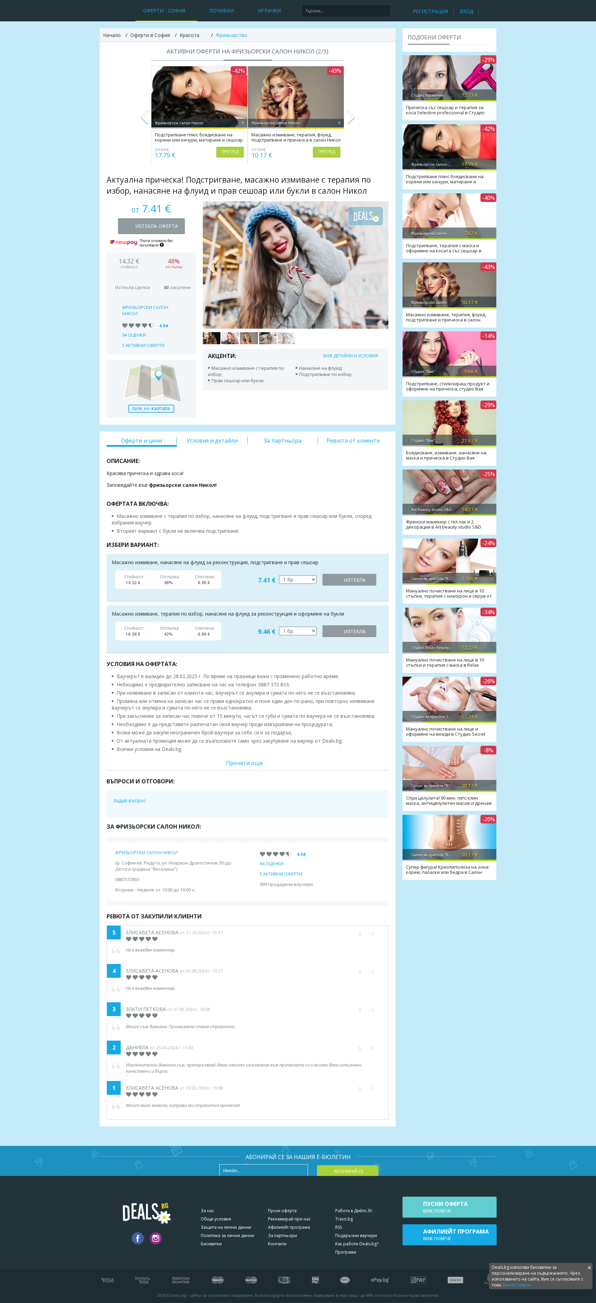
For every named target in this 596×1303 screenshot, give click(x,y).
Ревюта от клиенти (353, 440)
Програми (345, 1252)
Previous (145, 120)
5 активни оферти (143, 345)
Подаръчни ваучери (356, 1235)
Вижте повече (517, 1285)
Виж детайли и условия (350, 356)
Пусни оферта (282, 1211)
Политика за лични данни (227, 1235)
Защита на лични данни (226, 1227)
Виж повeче (445, 1207)
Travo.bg (344, 1219)
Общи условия (216, 1219)
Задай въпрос (129, 800)
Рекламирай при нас (289, 1219)
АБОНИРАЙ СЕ (348, 1171)
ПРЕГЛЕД (230, 152)
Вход (466, 11)
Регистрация (430, 11)
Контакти (277, 1244)
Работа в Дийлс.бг (353, 1211)
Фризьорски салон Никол (146, 852)
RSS (338, 1227)
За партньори (282, 1235)
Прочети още (244, 763)
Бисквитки (211, 1244)
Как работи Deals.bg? (356, 1244)
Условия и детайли (212, 440)
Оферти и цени (141, 440)
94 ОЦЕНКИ (134, 335)
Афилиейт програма (289, 1227)
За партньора (282, 440)
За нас (207, 1211)
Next (350, 120)
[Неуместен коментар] (379, 933)
